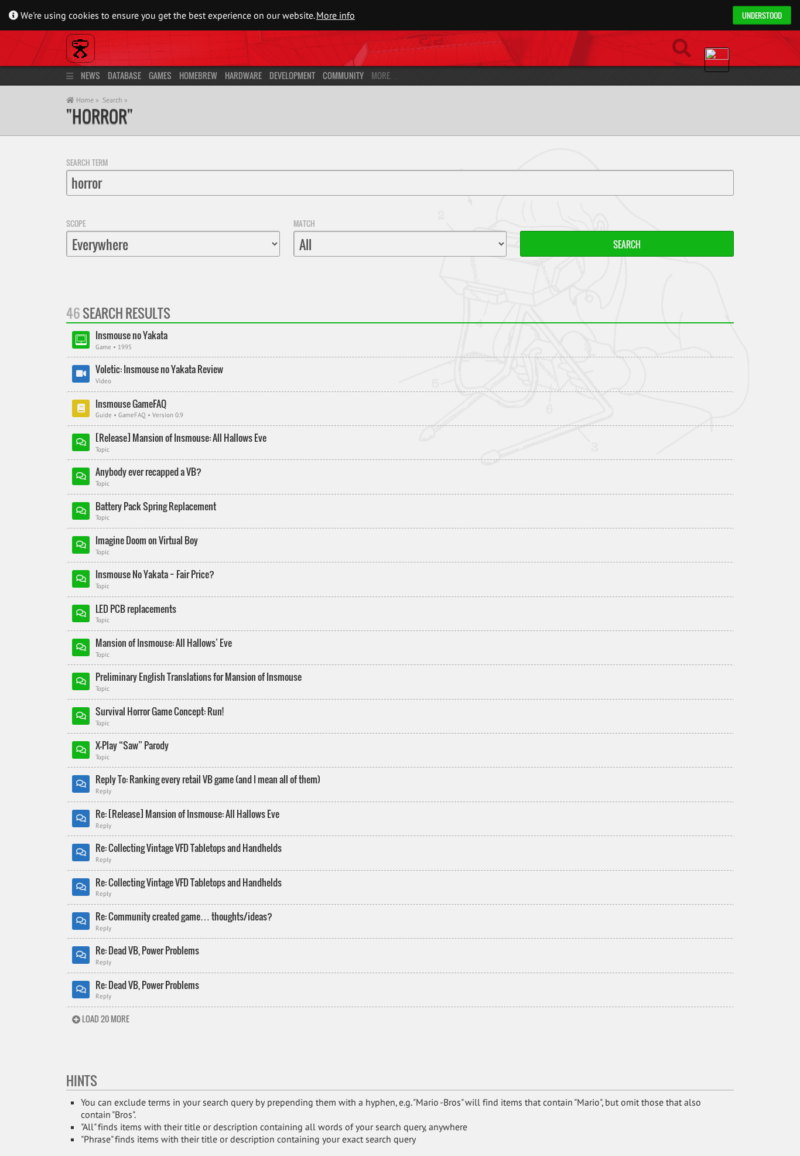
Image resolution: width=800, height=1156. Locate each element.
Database (124, 75)
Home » (86, 100)
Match (304, 223)
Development (292, 75)
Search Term (87, 162)
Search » (115, 100)
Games (160, 75)
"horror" (99, 116)
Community (343, 75)
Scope (76, 223)
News (90, 75)
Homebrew (198, 75)
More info (335, 15)
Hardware (243, 75)
